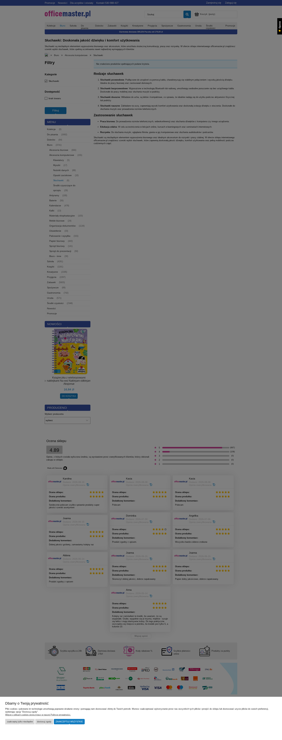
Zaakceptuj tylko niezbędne (20, 721)
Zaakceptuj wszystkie (69, 721)
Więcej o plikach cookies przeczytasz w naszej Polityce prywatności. (38, 715)
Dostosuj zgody (44, 721)
